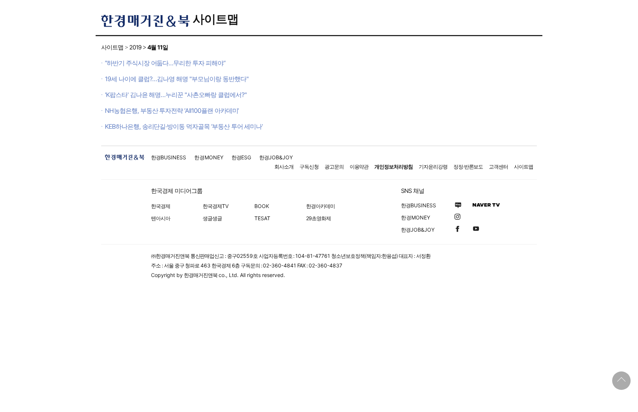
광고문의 (334, 166)
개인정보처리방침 (393, 166)
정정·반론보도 (468, 166)
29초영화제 (318, 218)
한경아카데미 (320, 206)
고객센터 (498, 166)
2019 (135, 47)
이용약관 (359, 166)
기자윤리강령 (433, 166)
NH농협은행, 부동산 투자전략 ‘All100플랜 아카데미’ (172, 110)
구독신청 (309, 166)
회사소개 (284, 166)
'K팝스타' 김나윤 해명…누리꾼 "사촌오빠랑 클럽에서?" (175, 94)
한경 (168, 157)
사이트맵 (216, 19)
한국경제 (160, 206)
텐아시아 (160, 218)
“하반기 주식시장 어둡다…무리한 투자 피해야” (165, 63)
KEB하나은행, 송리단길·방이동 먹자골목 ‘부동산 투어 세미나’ (184, 126)
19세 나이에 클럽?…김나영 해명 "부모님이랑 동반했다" (176, 79)
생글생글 (212, 218)
